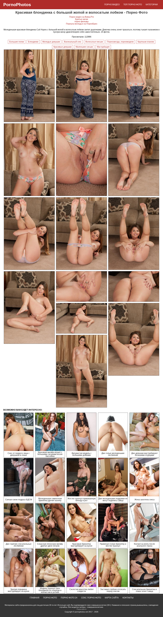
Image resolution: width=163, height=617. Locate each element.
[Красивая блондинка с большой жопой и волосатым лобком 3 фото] (133, 86)
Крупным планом (146, 42)
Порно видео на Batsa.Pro (81, 17)
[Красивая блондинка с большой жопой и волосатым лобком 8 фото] (81, 233)
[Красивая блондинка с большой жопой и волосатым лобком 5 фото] (81, 159)
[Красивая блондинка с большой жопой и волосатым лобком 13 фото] (81, 318)
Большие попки (16, 42)
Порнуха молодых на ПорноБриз (81, 24)
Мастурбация (103, 47)
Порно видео (112, 4)
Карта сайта (112, 598)
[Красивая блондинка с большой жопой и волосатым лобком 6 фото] (133, 159)
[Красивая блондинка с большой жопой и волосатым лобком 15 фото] (81, 371)
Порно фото (50, 598)
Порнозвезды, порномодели (120, 42)
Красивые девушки (62, 47)
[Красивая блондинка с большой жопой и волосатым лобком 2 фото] (81, 86)
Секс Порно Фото (91, 598)
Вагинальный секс (72, 42)
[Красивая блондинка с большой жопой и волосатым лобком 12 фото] (133, 286)
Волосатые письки (94, 42)
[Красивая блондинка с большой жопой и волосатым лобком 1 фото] (29, 86)
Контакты (128, 598)
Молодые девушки (51, 42)
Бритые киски (81, 19)
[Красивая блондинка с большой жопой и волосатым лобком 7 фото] (29, 233)
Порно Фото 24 (69, 598)
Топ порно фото (132, 4)
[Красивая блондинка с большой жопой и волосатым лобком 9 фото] (133, 233)
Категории (152, 4)
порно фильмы (81, 21)
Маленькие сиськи (84, 47)
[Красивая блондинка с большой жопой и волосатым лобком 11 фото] (81, 286)
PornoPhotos (17, 4)
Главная (34, 598)
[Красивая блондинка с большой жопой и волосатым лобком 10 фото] (29, 307)
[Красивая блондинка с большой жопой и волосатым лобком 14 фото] (133, 339)
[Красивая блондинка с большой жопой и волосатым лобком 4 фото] (29, 159)
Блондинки (33, 42)
